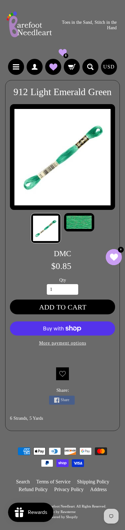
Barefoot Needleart (61, 506)
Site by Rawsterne (62, 512)
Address (98, 489)
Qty (62, 280)
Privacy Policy (69, 489)
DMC (62, 253)
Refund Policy (33, 489)
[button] (63, 53)
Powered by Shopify (62, 517)
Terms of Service (53, 481)
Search (23, 481)
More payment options (62, 343)
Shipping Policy (93, 481)
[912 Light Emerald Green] (46, 228)
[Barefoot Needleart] (29, 25)
